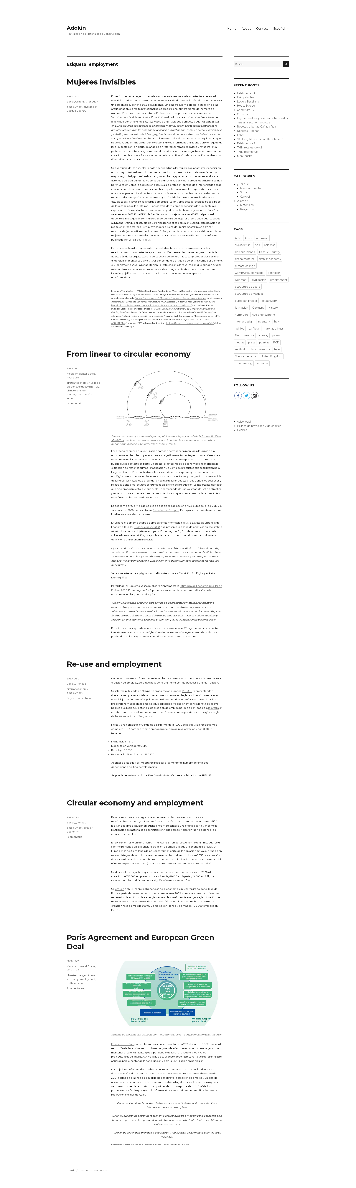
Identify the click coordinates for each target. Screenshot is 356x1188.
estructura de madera (249, 293)
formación (241, 307)
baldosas (269, 245)
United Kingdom (271, 356)
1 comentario (74, 403)
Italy (277, 321)
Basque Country (76, 110)
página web (146, 573)
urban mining (243, 363)
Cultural (79, 101)
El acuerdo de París (122, 1044)
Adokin (76, 28)
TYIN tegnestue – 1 (249, 151)
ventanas (262, 363)
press (251, 342)
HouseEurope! (246, 105)
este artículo (135, 775)
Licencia (242, 430)
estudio (119, 888)
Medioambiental (77, 373)
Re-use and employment (114, 664)
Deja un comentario (79, 697)
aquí (139, 239)
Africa (248, 238)
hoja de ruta (209, 632)
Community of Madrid (249, 272)
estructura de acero (247, 286)
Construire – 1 (245, 114)
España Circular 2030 (147, 526)
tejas (277, 349)
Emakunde (136, 121)
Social (70, 101)
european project (246, 300)
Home (231, 28)
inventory (264, 321)
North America (244, 335)
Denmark (241, 280)
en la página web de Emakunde (142, 294)
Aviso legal (244, 421)
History (273, 307)
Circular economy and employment (135, 802)
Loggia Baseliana (248, 101)
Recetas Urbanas (248, 131)
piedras (239, 342)
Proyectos (246, 209)
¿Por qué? (91, 101)
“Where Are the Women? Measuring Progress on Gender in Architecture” (170, 298)
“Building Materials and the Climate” (260, 139)
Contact (262, 28)
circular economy (77, 382)
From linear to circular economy (129, 353)
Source (216, 1034)
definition (274, 272)
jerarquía (213, 707)
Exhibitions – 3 (246, 143)
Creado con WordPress (93, 1170)
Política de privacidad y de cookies (259, 426)
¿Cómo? (242, 201)
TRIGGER (155, 308)
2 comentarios (75, 988)
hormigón (241, 314)
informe (116, 846)
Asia (257, 245)
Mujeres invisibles (101, 81)
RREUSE (187, 690)
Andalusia (262, 238)
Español (279, 28)
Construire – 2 (246, 110)
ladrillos (239, 328)
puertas (264, 342)
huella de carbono (263, 314)
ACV (237, 238)
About (246, 28)
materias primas (273, 328)
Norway (263, 335)
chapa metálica (245, 259)
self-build (240, 349)
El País (163, 231)
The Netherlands (245, 356)
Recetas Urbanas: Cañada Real (256, 126)
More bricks (244, 156)
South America (260, 349)
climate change (76, 390)
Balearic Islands (245, 252)
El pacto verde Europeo (166, 1073)
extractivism (85, 386)
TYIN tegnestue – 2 (249, 147)
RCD (96, 386)
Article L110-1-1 (141, 632)
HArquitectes (245, 97)
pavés (276, 335)
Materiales (246, 205)
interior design (244, 321)
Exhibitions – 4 (246, 93)
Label (240, 135)
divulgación (91, 106)
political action (75, 983)
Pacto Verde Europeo (166, 510)
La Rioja (253, 328)
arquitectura (242, 245)
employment (75, 106)
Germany (258, 307)
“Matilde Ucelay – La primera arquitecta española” (190, 323)
